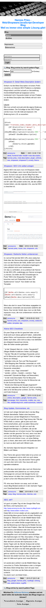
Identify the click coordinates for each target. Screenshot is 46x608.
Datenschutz (10, 47)
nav (35, 400)
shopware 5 (23, 160)
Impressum (9, 44)
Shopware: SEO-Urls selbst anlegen (19, 166)
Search (8, 35)
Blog (6, 32)
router (20, 248)
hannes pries (12, 158)
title (8, 402)
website (39, 402)
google (23, 397)
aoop (10, 494)
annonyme (11, 153)
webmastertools (30, 402)
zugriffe (23, 583)
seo (8, 160)
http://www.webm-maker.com (17, 510)
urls (36, 248)
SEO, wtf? (8, 499)
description (17, 397)
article (9, 397)
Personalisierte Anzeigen (13, 601)
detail (9, 155)
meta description (24, 158)
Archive (9, 38)
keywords (23, 400)
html (17, 400)
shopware (14, 160)
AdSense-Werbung (21, 592)
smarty (30, 160)
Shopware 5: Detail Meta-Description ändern (22, 81)
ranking (37, 580)
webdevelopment (17, 402)
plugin (33, 158)
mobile (30, 400)
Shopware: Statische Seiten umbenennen (21, 254)
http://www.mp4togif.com (32, 508)
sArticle (38, 158)
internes (30, 494)
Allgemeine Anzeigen (34, 601)
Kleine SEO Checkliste (13, 328)
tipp (21, 323)
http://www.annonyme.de (13, 508)
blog (14, 494)
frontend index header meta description (26, 155)
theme (36, 160)
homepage (11, 400)
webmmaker (15, 583)
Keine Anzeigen (23, 604)
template (16, 323)
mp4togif (30, 580)
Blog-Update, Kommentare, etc (17, 408)
